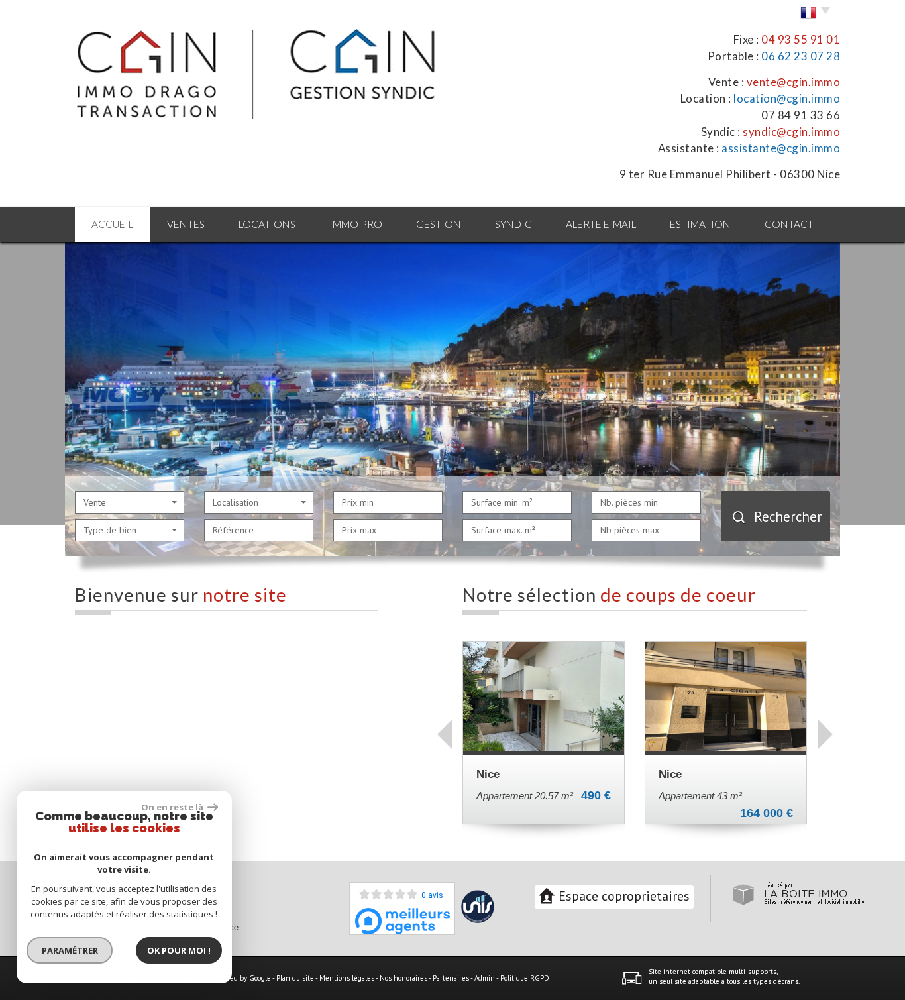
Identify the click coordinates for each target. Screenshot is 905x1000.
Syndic (513, 224)
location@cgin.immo (786, 98)
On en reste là (173, 807)
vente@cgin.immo (794, 82)
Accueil (112, 224)
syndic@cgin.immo (791, 132)
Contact (789, 224)
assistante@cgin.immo (780, 148)
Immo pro (355, 224)
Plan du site (295, 978)
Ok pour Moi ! (179, 950)
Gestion (438, 224)
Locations (267, 224)
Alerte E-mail (601, 224)
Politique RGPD (524, 978)
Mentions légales (346, 978)
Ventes (186, 224)
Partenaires (451, 978)
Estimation (700, 224)
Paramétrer (70, 950)
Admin (484, 978)
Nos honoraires (403, 978)
